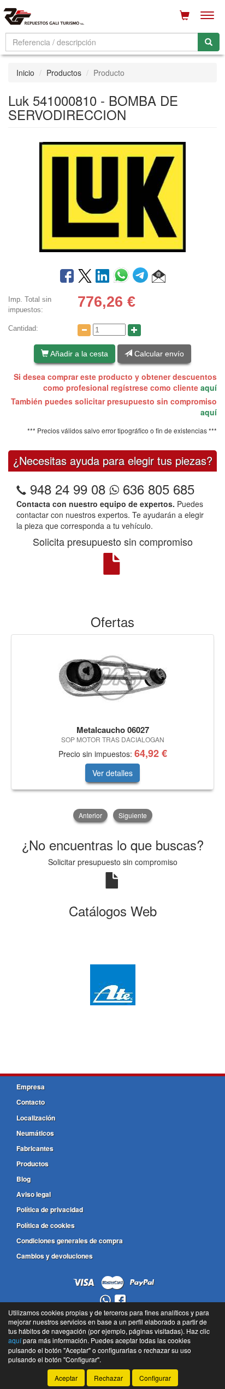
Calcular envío (158, 353)
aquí (208, 387)
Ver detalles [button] (112, 772)
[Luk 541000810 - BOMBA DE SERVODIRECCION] (112, 196)
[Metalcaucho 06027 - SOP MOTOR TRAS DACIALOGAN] (112, 677)
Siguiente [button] (133, 815)
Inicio (25, 72)
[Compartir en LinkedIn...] (103, 277)
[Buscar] (209, 42)
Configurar (155, 1377)
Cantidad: (23, 328)
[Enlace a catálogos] (112, 983)
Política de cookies (45, 1225)
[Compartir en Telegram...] (142, 277)
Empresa (30, 1087)
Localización (35, 1118)
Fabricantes (35, 1148)
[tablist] (112, 729)
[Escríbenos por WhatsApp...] (105, 1301)
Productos (63, 72)
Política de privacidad (49, 1209)
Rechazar (108, 1377)
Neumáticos (35, 1133)
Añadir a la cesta (78, 353)
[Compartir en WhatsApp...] (123, 277)
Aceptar (66, 1377)
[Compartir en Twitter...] (85, 277)
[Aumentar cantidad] (134, 330)
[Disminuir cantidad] (84, 330)
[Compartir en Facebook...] (67, 277)
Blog (23, 1179)
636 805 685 (156, 488)
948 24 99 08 (67, 488)
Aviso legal (33, 1194)
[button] (158, 277)
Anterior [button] (90, 815)
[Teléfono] (21, 488)
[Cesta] (184, 15)
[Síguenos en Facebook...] (120, 1301)
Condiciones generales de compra (69, 1240)
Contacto (30, 1102)
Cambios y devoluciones (54, 1256)
